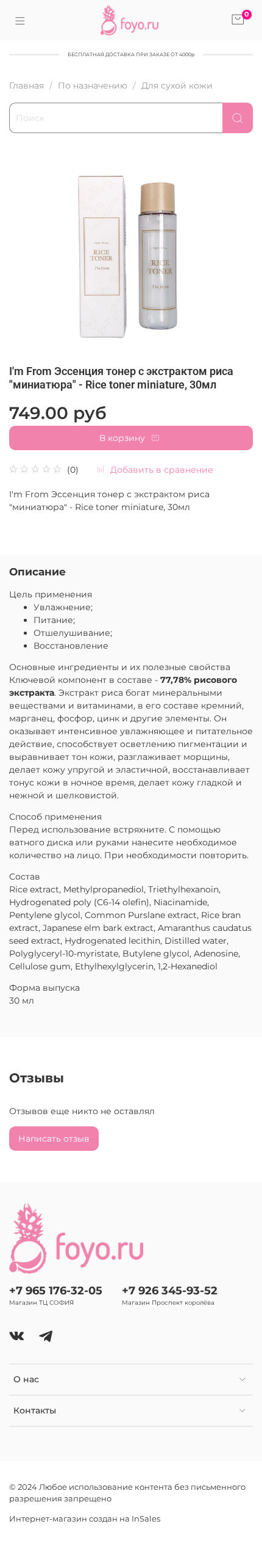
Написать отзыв (54, 1138)
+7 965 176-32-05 (55, 1290)
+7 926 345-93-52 (170, 1290)
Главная (26, 85)
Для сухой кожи (177, 85)
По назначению (92, 85)
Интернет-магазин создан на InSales (84, 1518)
